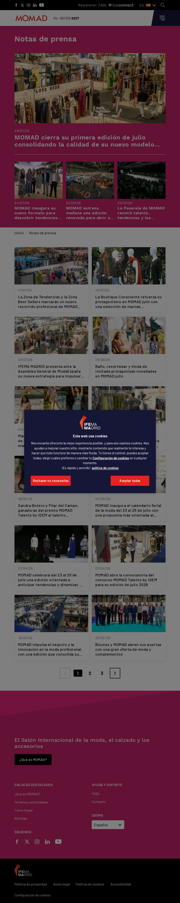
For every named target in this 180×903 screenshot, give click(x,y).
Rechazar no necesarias (50, 481)
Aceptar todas (129, 481)
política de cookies (105, 468)
